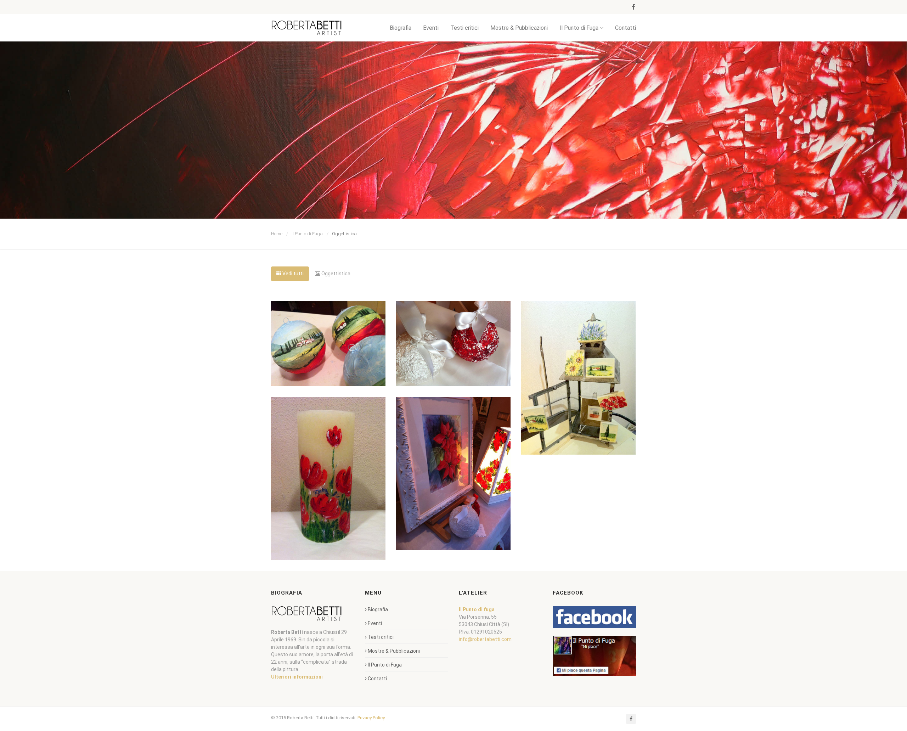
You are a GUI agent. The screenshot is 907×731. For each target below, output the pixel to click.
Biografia (400, 27)
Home (276, 233)
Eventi (431, 27)
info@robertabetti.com (485, 639)
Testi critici (464, 27)
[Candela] (328, 478)
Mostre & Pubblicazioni (519, 27)
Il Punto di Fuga (578, 27)
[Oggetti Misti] (453, 473)
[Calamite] (578, 378)
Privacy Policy (371, 717)
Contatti (625, 27)
